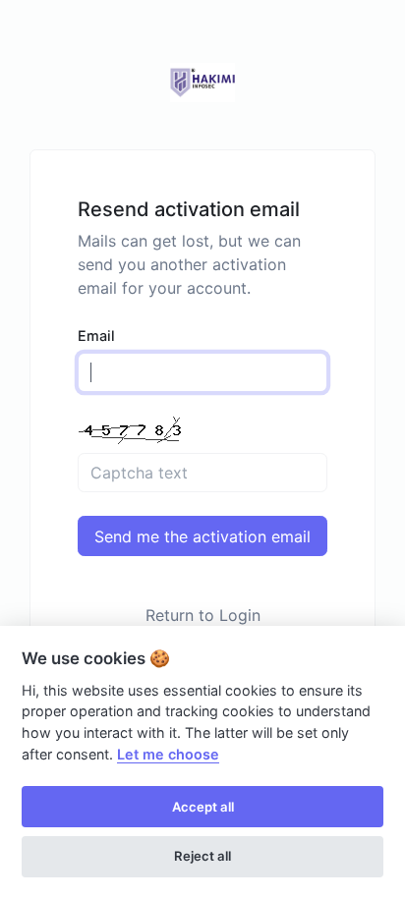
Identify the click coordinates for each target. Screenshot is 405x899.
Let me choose (168, 754)
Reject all (202, 856)
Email (96, 335)
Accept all (203, 807)
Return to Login (202, 615)
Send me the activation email (202, 536)
